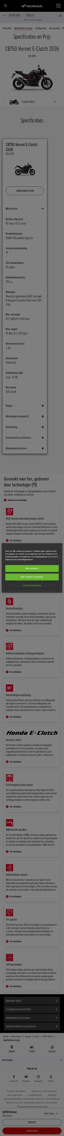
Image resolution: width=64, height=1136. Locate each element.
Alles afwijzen (32, 568)
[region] (32, 568)
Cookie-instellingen (32, 585)
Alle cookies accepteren (32, 577)
